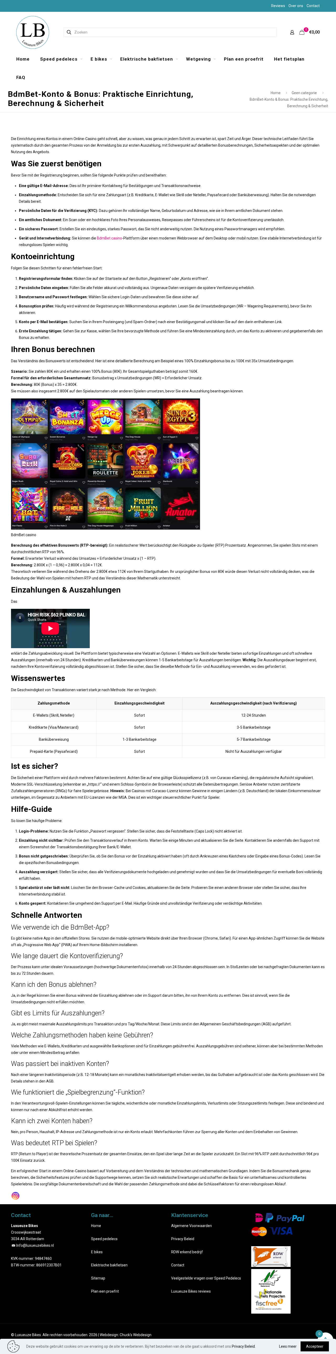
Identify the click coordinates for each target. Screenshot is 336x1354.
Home (276, 93)
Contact (313, 6)
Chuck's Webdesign (135, 1335)
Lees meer (288, 1346)
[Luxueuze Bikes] (32, 32)
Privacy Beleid (182, 1239)
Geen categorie (304, 93)
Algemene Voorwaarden (191, 1226)
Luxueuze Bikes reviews (191, 1291)
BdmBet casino (109, 238)
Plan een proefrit (105, 1291)
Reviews (278, 6)
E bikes (97, 1252)
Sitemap (98, 1278)
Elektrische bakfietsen (109, 1265)
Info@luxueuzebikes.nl (35, 1245)
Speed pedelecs (104, 1239)
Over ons (295, 6)
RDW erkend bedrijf (187, 1252)
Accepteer (314, 1346)
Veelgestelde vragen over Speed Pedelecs (206, 1278)
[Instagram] (15, 1196)
